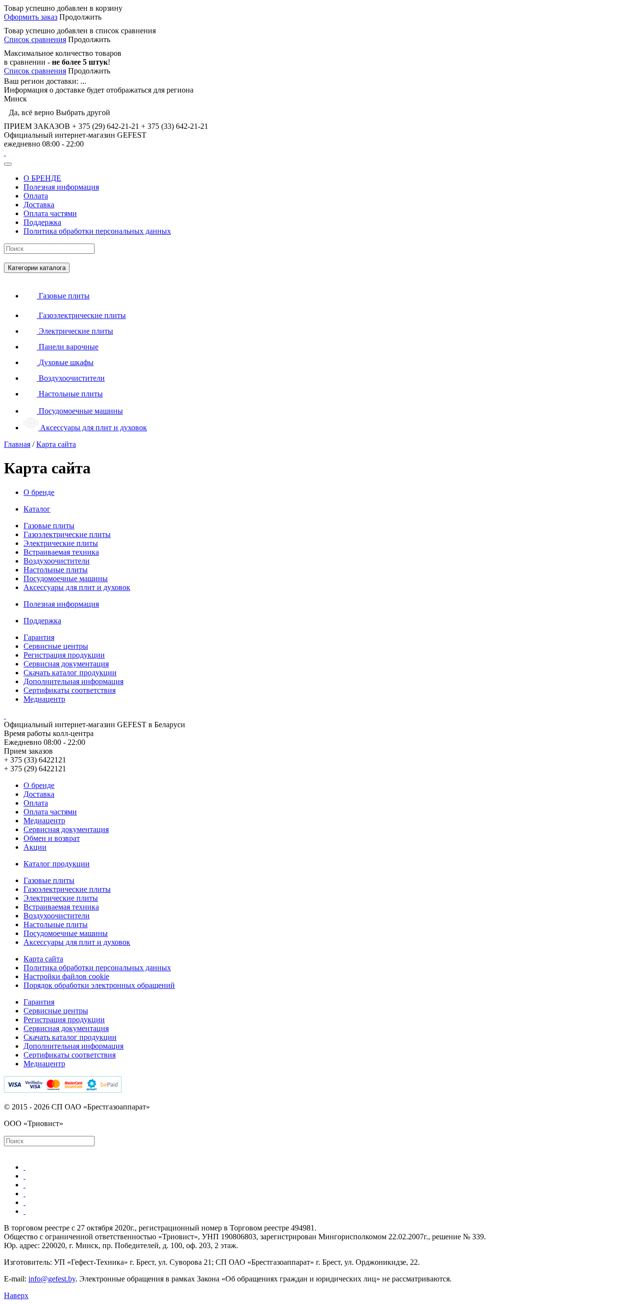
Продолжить (80, 17)
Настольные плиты (56, 570)
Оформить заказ (30, 17)
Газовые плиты (49, 525)
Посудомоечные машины (66, 578)
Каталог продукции (57, 864)
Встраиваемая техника (61, 552)
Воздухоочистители (57, 561)
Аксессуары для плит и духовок (77, 587)
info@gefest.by (51, 1279)
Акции (35, 847)
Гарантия (39, 637)
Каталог (37, 509)
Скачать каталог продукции (70, 672)
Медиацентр (44, 699)
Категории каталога (37, 267)
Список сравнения (35, 39)
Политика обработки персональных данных (97, 231)
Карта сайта (43, 959)
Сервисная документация (66, 664)
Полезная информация (61, 187)
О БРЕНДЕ (42, 178)
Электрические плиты (61, 543)
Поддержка (42, 222)
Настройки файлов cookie (66, 976)
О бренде (39, 492)
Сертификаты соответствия (70, 690)
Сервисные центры (56, 646)
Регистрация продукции (64, 655)
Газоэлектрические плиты (67, 534)
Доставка (39, 204)
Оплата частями (50, 213)
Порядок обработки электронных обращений (99, 985)
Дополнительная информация (73, 681)
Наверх (16, 1295)
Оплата (36, 196)
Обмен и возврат (52, 838)
